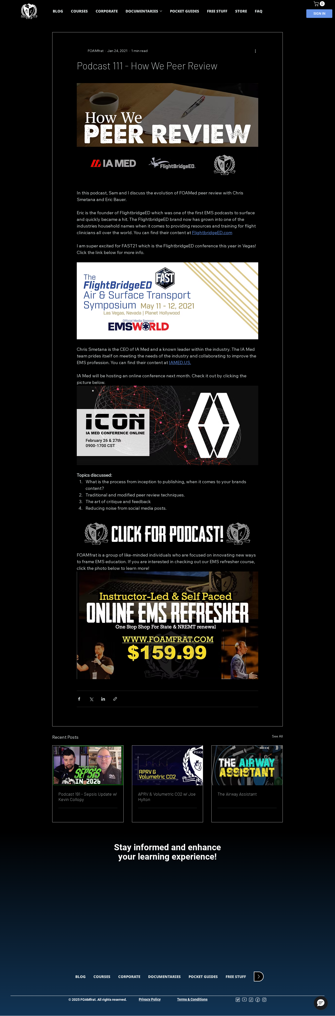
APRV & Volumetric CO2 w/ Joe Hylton (167, 796)
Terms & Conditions (192, 999)
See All (277, 736)
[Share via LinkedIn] (103, 699)
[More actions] (255, 51)
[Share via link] (115, 699)
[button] (320, 3)
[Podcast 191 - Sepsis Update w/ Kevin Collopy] (87, 765)
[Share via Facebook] (79, 699)
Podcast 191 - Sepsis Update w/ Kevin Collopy (87, 796)
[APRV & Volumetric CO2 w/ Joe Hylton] (167, 765)
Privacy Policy (150, 999)
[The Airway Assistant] (247, 765)
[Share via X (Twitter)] (91, 699)
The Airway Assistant (237, 794)
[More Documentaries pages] (161, 11)
